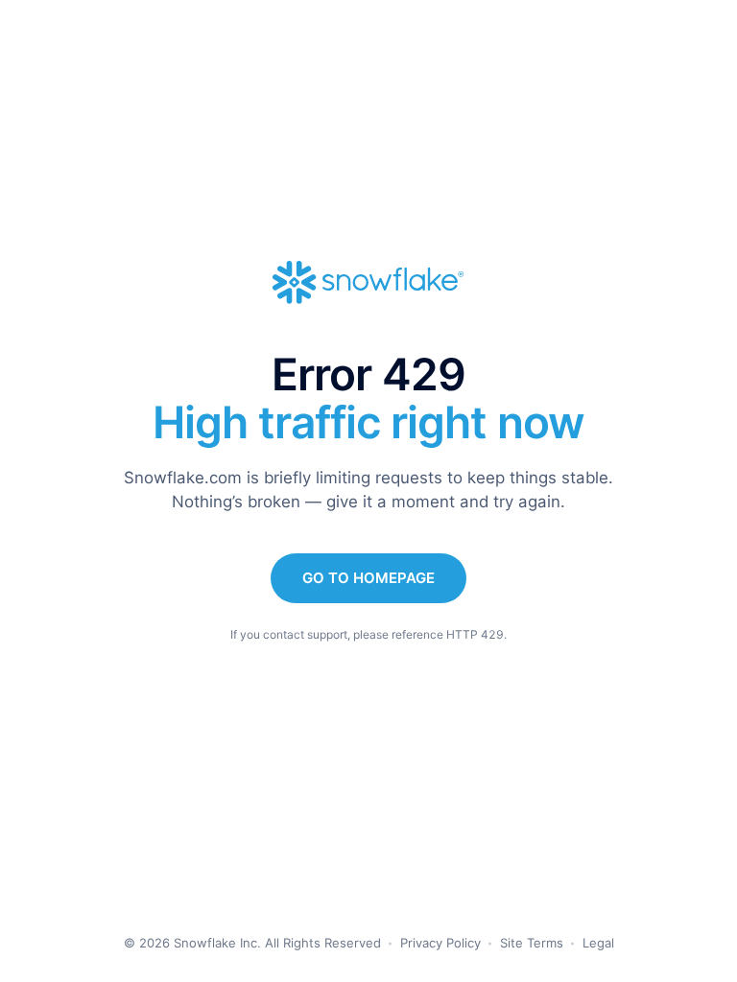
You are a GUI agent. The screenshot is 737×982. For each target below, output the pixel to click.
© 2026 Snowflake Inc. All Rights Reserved (252, 942)
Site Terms (531, 942)
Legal (598, 942)
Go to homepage (368, 578)
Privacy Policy (440, 942)
